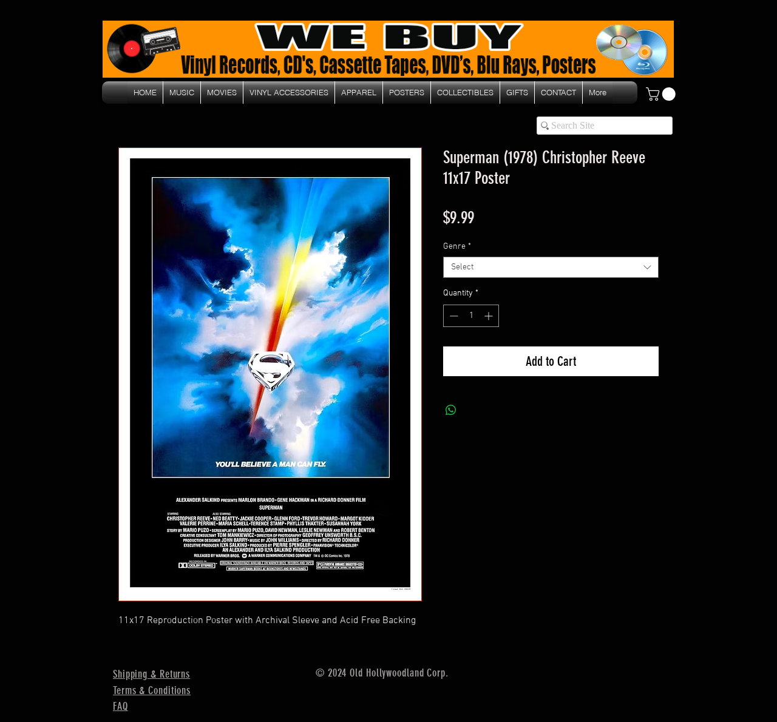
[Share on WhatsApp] (451, 410)
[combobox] (551, 267)
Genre (457, 246)
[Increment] (489, 315)
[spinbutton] (471, 315)
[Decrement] (452, 315)
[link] (662, 94)
